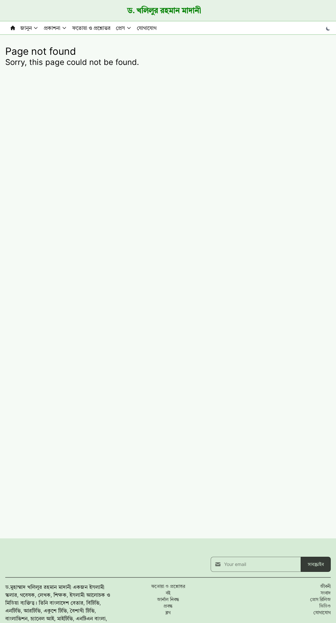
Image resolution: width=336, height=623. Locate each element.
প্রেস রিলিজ (320, 599)
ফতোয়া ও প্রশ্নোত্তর (91, 28)
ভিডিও (325, 606)
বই (168, 592)
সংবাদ (326, 592)
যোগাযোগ (147, 28)
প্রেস (120, 28)
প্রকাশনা (52, 28)
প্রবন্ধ (168, 606)
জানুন (26, 28)
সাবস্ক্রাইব (316, 564)
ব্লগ (168, 612)
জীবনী (325, 586)
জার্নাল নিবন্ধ (168, 599)
